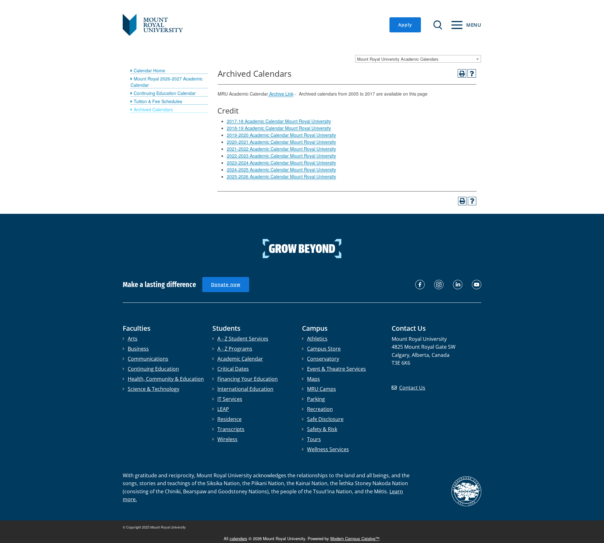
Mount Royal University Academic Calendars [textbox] (398, 59)
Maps (313, 378)
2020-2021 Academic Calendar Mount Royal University (281, 142)
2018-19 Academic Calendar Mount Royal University (279, 128)
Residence (229, 419)
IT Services (229, 399)
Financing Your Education (247, 378)
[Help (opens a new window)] (471, 73)
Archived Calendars (153, 109)
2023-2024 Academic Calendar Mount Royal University (281, 162)
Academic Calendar (240, 358)
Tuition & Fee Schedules (158, 101)
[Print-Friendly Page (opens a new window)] (462, 73)
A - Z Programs (234, 348)
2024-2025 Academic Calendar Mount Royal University (281, 169)
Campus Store (324, 348)
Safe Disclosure (325, 419)
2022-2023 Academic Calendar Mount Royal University (281, 155)
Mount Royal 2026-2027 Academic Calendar (167, 81)
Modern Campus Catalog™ (354, 538)
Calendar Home (149, 70)
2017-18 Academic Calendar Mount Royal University (279, 121)
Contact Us (412, 387)
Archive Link (281, 94)
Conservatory (323, 358)
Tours (314, 439)
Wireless (227, 439)
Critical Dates (233, 368)
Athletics (317, 338)
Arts (132, 338)
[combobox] (418, 59)
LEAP (223, 409)
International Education (245, 388)
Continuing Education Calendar (165, 93)
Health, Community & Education (166, 378)
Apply (405, 25)
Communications (148, 358)
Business (138, 348)
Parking (316, 399)
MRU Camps (321, 388)
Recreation (320, 409)
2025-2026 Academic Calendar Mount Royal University (281, 176)
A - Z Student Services (242, 338)
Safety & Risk (322, 429)
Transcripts (230, 429)
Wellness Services (328, 449)
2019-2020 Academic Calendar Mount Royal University (281, 135)
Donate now (225, 284)
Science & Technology (153, 388)
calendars (238, 538)
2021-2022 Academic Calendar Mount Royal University (281, 149)
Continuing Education (153, 368)
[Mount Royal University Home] (153, 24)
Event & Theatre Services (336, 368)
